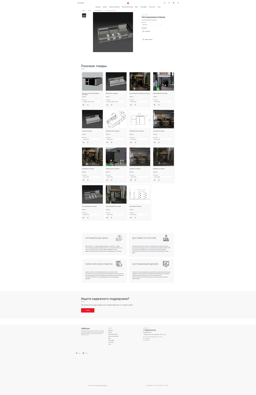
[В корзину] (83, 104)
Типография (111, 340)
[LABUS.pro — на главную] (128, 2)
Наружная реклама (113, 334)
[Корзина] (173, 3)
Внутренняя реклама (113, 336)
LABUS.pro (85, 328)
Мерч (109, 338)
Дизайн (110, 332)
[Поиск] (165, 3)
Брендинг (110, 330)
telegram (79, 353)
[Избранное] (169, 3)
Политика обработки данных (101, 385)
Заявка (88, 310)
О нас (159, 7)
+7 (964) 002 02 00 (149, 330)
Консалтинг (111, 342)
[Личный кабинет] (178, 3)
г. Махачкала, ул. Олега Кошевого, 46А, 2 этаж (154, 334)
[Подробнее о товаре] (88, 104)
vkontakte (85, 353)
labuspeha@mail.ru (147, 332)
